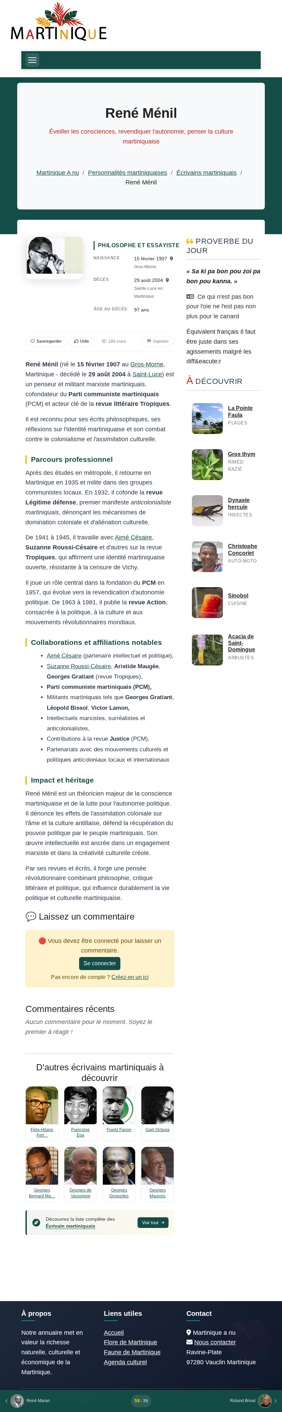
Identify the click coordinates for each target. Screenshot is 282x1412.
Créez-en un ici (130, 977)
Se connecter (100, 963)
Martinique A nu (57, 172)
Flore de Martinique (130, 1342)
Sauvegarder (49, 341)
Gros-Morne (146, 364)
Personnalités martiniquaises (127, 172)
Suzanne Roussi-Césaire (79, 666)
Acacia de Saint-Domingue (241, 643)
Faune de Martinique (132, 1352)
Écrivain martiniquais (70, 1226)
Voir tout (151, 1222)
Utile (84, 341)
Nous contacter (215, 1342)
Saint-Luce (147, 374)
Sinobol (238, 596)
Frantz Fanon (119, 1129)
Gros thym (241, 454)
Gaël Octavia (157, 1129)
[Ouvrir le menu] (32, 60)
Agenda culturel (125, 1362)
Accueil (114, 1332)
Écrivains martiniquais (206, 172)
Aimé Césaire (133, 537)
